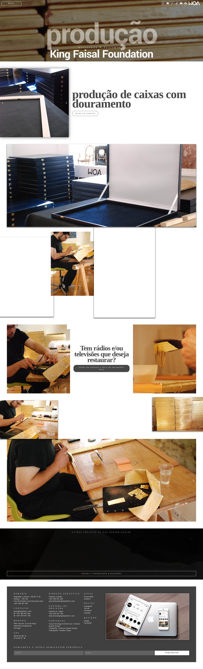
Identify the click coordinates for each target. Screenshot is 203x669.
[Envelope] (168, 3)
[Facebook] (185, 3)
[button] (2, 103)
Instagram (88, 606)
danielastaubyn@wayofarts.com (62, 616)
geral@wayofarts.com (22, 611)
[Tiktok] (177, 3)
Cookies (87, 599)
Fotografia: (53, 628)
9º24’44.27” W (19, 638)
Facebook (88, 611)
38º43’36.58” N (20, 636)
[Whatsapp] (163, 3)
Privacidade (88, 597)
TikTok (86, 608)
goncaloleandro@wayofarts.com (62, 601)
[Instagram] (172, 3)
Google (86, 621)
